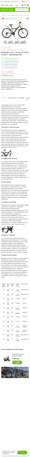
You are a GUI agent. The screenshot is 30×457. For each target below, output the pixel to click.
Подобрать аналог (8, 75)
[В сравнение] (21, 18)
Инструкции (21, 97)
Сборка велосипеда (9, 18)
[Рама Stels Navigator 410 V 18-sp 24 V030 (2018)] (6, 153)
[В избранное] (25, 19)
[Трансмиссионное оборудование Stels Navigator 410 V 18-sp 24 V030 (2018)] (7, 229)
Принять (22, 452)
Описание (4, 97)
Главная (3, 15)
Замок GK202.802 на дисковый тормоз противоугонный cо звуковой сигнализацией (19, 355)
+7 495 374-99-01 (17, 5)
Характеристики (12, 97)
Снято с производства (12, 15)
